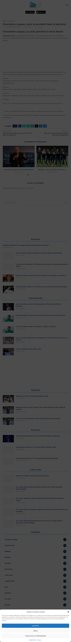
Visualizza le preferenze (35, 636)
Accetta (35, 626)
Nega (35, 631)
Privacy (39, 640)
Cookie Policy (32, 640)
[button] (68, 612)
